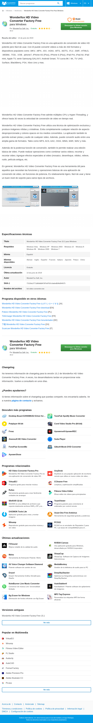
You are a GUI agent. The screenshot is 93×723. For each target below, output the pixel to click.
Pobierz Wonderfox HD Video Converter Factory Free (25, 312)
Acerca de (6, 704)
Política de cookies (34, 709)
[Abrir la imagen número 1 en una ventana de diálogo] (59, 196)
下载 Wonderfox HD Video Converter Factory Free (23, 324)
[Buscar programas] (58, 3)
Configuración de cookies (22, 711)
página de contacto (21, 400)
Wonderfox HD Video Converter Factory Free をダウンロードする (30, 304)
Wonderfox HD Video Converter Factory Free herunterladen (27, 320)
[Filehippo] (8, 3)
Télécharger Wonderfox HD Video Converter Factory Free (26, 316)
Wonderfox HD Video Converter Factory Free (25, 21)
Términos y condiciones (12, 709)
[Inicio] (3, 11)
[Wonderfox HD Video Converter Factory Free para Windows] (5, 24)
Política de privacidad (54, 709)
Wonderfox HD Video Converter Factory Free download (26, 308)
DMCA (5, 711)
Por (19, 28)
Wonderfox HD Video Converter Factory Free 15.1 (23, 616)
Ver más (46, 623)
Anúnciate (29, 704)
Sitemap (40, 704)
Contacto (18, 704)
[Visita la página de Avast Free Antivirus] (76, 20)
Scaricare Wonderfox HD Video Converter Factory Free (25, 328)
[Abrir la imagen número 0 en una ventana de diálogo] (20, 196)
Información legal (74, 709)
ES (85, 3)
